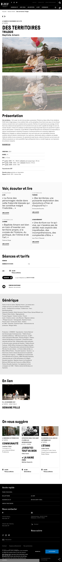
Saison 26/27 (14, 7)
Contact (35, 2)
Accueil (4, 11)
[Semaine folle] (2, 16)
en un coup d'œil (36, 499)
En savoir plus (6, 144)
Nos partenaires (28, 546)
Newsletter (41, 2)
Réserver (6, 277)
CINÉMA (29, 444)
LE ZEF (33, 496)
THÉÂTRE (5, 23)
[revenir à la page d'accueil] (5, 5)
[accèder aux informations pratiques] (53, 7)
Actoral (44, 434)
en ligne (59, 8)
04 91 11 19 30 (43, 516)
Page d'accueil (7, 492)
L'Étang (45, 445)
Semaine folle (11, 407)
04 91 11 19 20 (41, 518)
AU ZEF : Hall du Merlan (27, 470)
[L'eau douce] (4, 16)
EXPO (24, 444)
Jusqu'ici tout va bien (29, 449)
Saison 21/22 (11, 11)
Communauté (10, 443)
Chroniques (45, 7)
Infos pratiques (7, 503)
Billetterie (6, 496)
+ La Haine (28, 458)
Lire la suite (5, 212)
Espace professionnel (51, 2)
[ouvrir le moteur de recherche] (59, 2)
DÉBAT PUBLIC (13, 404)
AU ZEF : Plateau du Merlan (16, 271)
